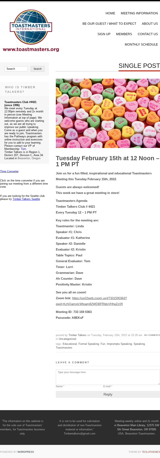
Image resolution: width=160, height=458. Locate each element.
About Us (150, 23)
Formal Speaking (89, 343)
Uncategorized (67, 338)
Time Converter (9, 171)
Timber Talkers (77, 335)
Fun (103, 343)
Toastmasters (64, 347)
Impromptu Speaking (119, 343)
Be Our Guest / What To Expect (109, 23)
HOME (110, 13)
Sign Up (104, 34)
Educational (70, 343)
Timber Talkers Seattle (26, 199)
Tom (23, 148)
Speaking (139, 343)
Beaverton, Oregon (29, 158)
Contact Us (148, 34)
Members (124, 34)
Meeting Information (139, 13)
